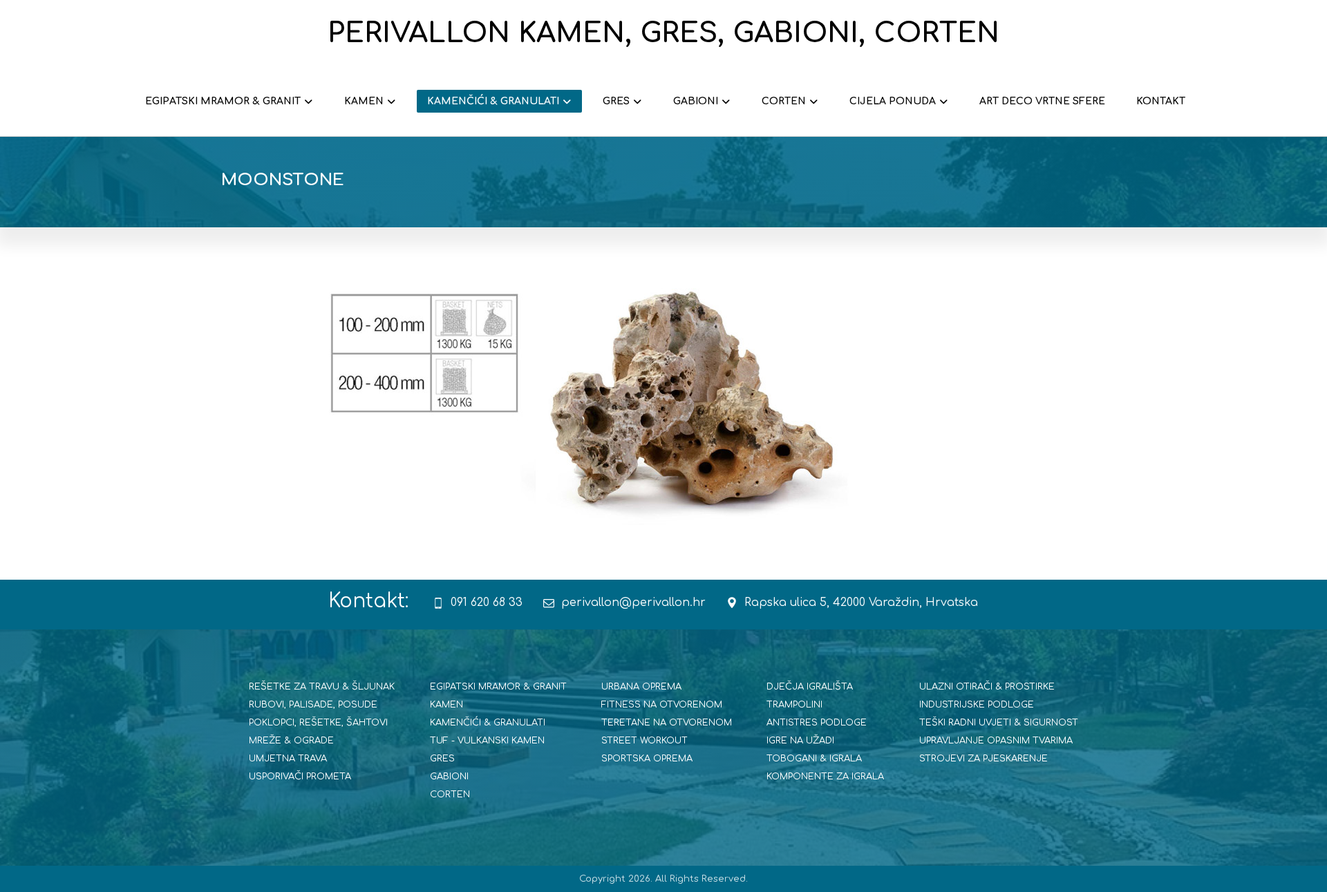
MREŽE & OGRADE (291, 741)
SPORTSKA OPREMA (647, 758)
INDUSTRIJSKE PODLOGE (976, 705)
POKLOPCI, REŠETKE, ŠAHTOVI (318, 723)
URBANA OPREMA (641, 687)
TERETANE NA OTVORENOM (666, 723)
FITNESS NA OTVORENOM (661, 705)
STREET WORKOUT (644, 741)
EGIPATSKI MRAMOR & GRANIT (498, 687)
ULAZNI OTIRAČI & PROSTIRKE (987, 687)
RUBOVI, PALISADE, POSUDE (313, 705)
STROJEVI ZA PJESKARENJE (983, 758)
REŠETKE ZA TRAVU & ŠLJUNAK (322, 687)
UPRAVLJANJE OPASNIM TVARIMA (996, 741)
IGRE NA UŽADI (800, 741)
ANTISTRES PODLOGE (816, 723)
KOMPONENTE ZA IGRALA (825, 776)
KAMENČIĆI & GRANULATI (487, 723)
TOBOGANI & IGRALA (814, 758)
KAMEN (446, 705)
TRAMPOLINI (794, 705)
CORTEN (450, 794)
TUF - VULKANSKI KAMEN (487, 741)
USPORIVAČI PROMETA (300, 776)
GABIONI (449, 776)
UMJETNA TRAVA (288, 758)
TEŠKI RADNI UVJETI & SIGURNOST (998, 723)
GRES (442, 758)
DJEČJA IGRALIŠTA (809, 687)
